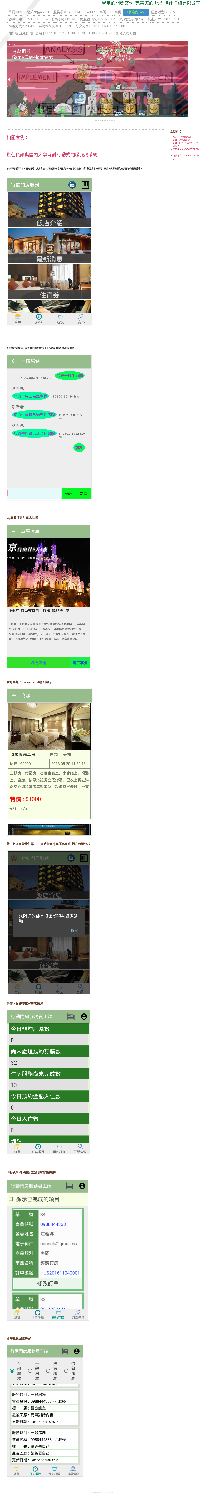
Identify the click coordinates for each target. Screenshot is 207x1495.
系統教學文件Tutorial (55, 26)
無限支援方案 (126, 33)
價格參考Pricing (64, 19)
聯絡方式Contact (22, 26)
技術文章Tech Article (164, 19)
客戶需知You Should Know (28, 19)
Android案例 (96, 12)
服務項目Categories (68, 12)
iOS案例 (115, 12)
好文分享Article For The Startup (100, 26)
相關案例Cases (136, 12)
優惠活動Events (163, 12)
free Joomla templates (103, 1492)
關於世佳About (38, 12)
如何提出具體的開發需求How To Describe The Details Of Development (60, 33)
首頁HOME (15, 12)
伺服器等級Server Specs (98, 19)
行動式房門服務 (132, 19)
